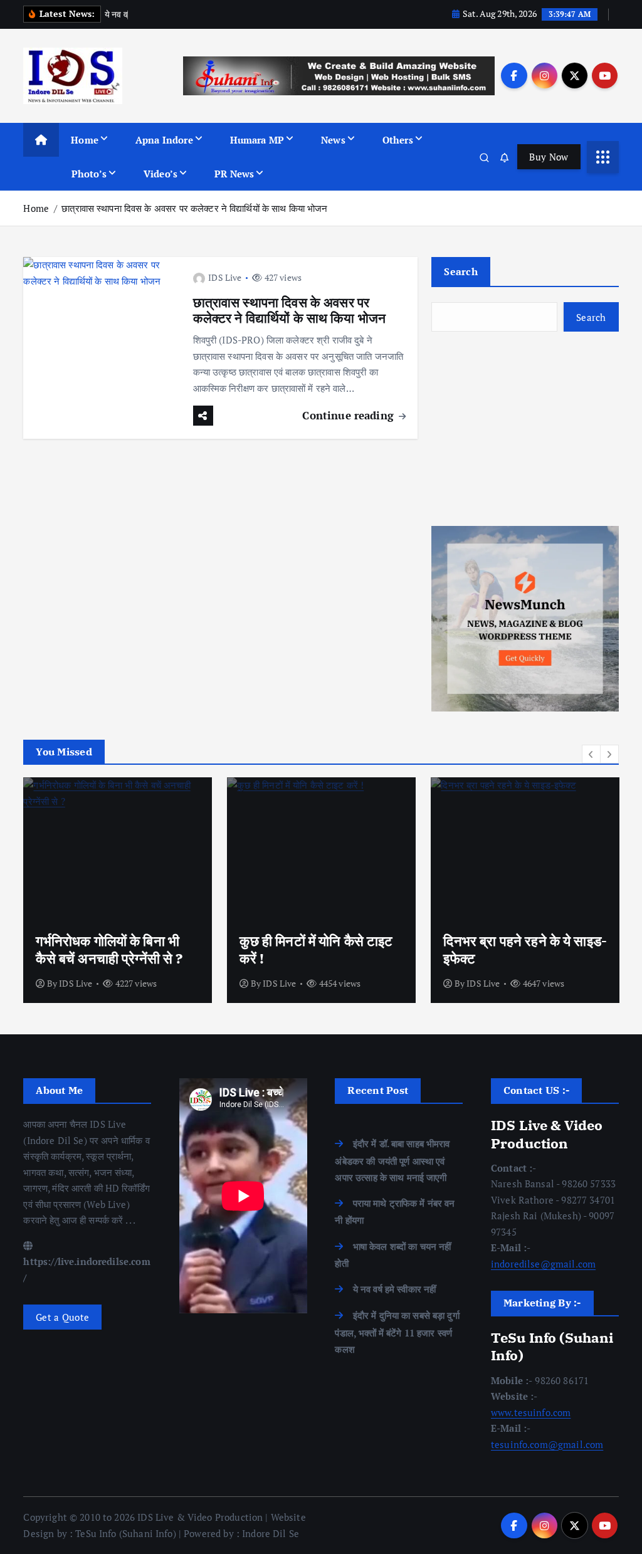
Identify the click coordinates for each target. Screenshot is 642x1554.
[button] (591, 754)
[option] (117, 890)
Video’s (160, 173)
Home (84, 140)
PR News (234, 173)
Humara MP (257, 140)
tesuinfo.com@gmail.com (547, 1444)
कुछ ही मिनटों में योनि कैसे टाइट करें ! (315, 949)
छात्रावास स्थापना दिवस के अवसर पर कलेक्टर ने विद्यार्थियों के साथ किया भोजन (194, 208)
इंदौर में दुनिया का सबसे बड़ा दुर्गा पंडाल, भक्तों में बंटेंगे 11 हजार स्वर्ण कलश (397, 1332)
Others (397, 140)
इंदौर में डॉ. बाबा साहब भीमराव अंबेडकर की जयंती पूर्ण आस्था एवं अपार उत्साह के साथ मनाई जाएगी (392, 1160)
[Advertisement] (524, 428)
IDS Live (224, 277)
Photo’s (89, 173)
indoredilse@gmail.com (543, 1263)
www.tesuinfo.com (531, 1412)
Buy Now (548, 156)
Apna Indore (164, 140)
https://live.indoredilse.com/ (86, 1269)
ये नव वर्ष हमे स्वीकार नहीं (394, 1289)
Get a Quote (62, 1317)
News (333, 140)
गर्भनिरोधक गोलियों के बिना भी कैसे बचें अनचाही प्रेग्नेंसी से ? (109, 949)
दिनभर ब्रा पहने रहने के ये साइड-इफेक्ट (525, 949)
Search (461, 271)
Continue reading (349, 415)
